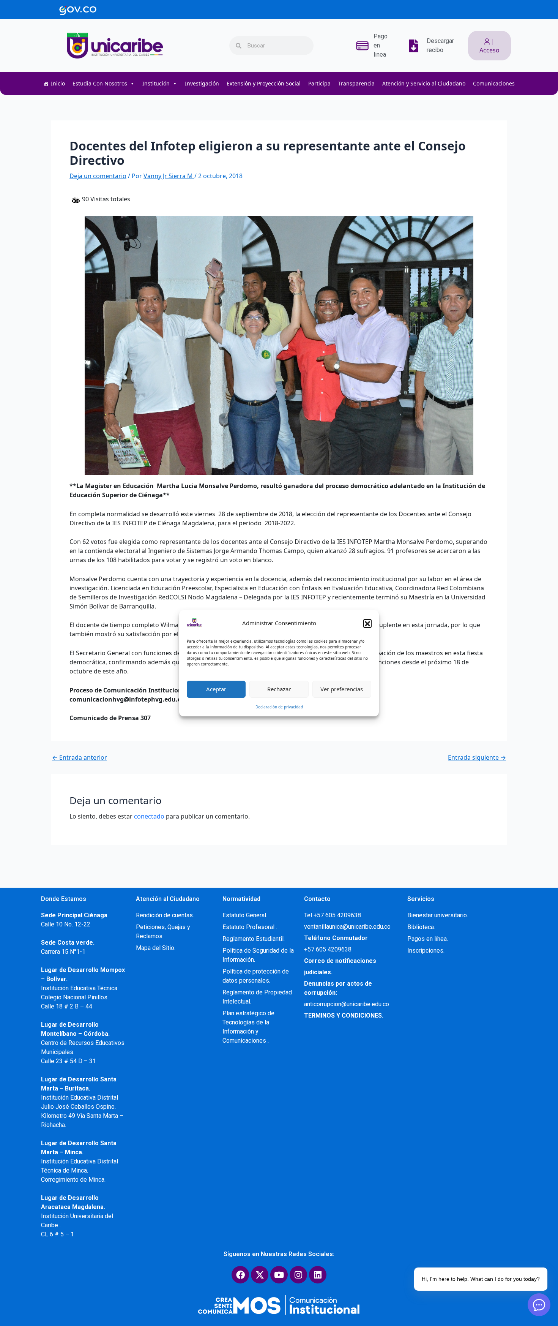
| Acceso (489, 45)
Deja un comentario (97, 176)
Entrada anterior (79, 757)
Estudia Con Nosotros (100, 83)
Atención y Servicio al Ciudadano (423, 83)
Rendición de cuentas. (165, 915)
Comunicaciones (494, 83)
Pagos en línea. (427, 938)
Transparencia (356, 83)
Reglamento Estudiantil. (253, 938)
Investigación (202, 83)
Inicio (58, 83)
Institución (156, 83)
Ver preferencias (341, 689)
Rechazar (279, 689)
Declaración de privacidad (279, 707)
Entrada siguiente (477, 757)
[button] (367, 623)
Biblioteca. (421, 927)
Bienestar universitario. (437, 915)
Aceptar (216, 689)
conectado (149, 816)
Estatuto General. (244, 915)
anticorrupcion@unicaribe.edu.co (346, 1004)
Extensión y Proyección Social (264, 83)
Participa (319, 83)
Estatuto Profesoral (249, 927)
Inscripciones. (426, 950)
